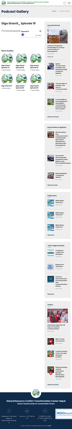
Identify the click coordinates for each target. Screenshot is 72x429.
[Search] (64, 3)
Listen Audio (5, 68)
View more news (52, 185)
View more (50, 235)
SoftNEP (49, 426)
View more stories (53, 116)
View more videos (53, 384)
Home (54, 11)
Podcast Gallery (64, 11)
